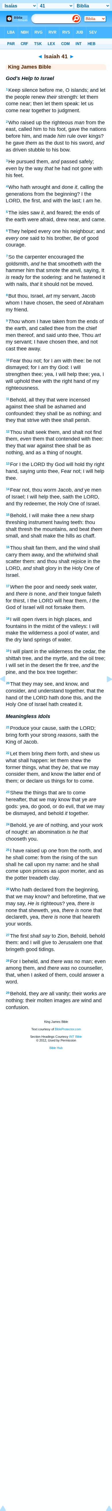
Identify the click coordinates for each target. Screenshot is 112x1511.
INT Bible (75, 1036)
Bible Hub (56, 1048)
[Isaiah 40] (7, 692)
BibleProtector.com (68, 1029)
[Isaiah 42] (105, 692)
